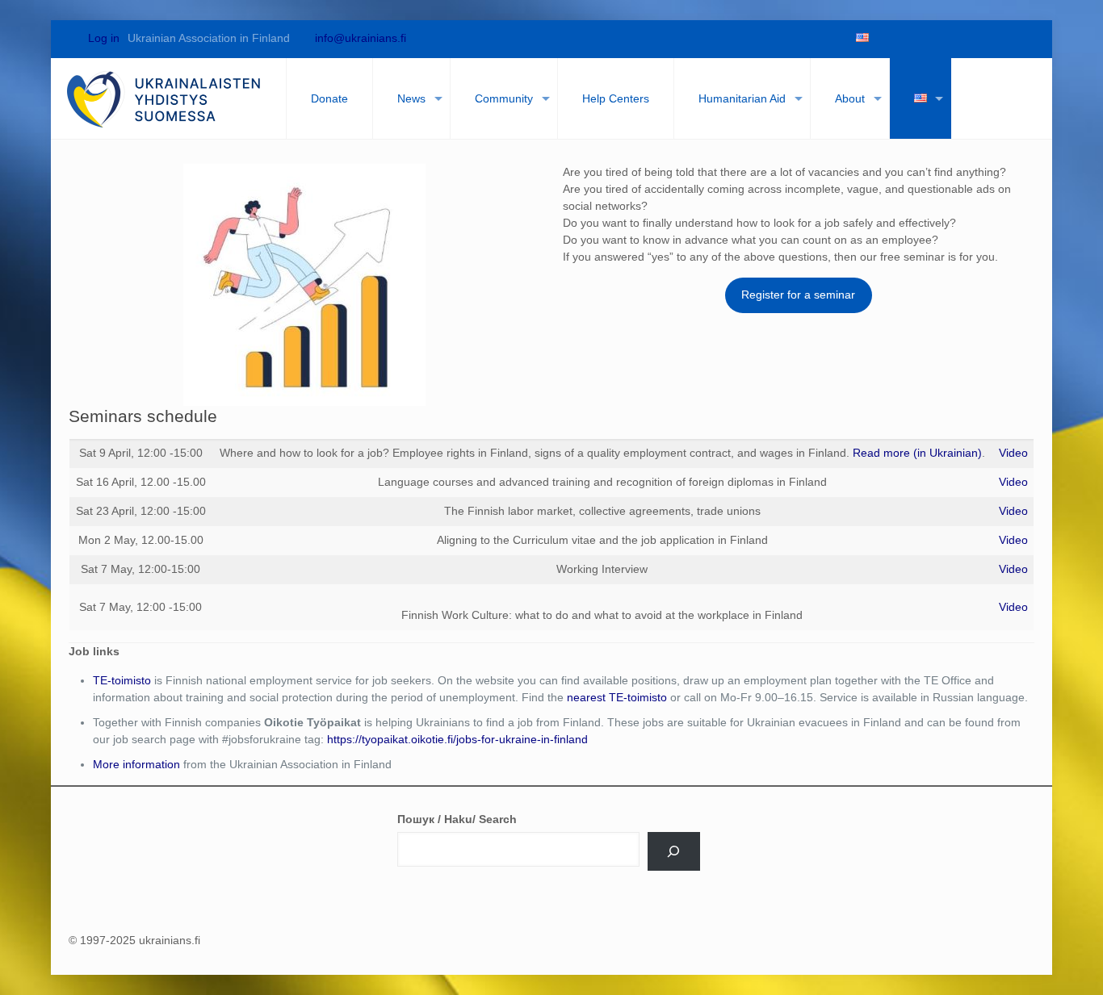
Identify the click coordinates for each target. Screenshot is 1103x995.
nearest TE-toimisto (617, 697)
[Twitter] (913, 38)
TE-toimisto (122, 680)
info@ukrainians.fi (360, 37)
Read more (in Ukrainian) (917, 452)
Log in (102, 37)
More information (136, 764)
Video (1013, 452)
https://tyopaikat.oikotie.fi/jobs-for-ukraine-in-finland (457, 739)
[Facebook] (885, 38)
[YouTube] (940, 38)
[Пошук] (674, 851)
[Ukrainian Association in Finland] (164, 98)
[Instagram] (995, 38)
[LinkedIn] (968, 38)
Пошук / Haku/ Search (457, 819)
